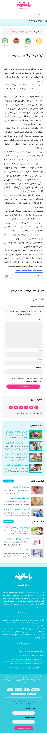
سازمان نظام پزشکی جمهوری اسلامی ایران (30, 655)
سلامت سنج (31, 694)
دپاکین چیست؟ (23, 550)
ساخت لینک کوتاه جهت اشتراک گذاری (27, 413)
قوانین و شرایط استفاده (18, 694)
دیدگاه (40, 320)
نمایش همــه (8, 481)
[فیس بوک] (26, 407)
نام (40, 350)
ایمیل (40, 359)
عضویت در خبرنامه (24, 728)
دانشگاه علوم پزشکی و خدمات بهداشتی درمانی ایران (26, 663)
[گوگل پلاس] (21, 407)
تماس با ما (19, 689)
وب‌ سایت (39, 367)
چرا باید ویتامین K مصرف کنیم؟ (17, 527)
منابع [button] (39, 276)
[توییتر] (16, 407)
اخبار (38, 31)
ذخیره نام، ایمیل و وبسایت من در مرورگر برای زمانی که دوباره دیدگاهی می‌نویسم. (25, 379)
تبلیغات (27, 689)
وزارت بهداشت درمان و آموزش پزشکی (31, 651)
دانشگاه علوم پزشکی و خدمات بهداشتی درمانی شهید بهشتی (24, 667)
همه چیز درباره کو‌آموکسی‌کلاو (18, 538)
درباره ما (10, 689)
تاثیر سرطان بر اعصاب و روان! (17, 442)
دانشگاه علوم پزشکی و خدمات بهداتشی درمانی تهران (26, 659)
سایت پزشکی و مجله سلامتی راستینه (29, 270)
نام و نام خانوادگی (28, 708)
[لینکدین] (11, 407)
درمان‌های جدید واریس (20, 498)
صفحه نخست (38, 15)
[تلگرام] (31, 407)
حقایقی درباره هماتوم (21, 487)
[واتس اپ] (36, 407)
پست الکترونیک (29, 717)
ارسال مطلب (35, 689)
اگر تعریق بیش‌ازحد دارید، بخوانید (17, 509)
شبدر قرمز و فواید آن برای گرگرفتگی (14, 431)
